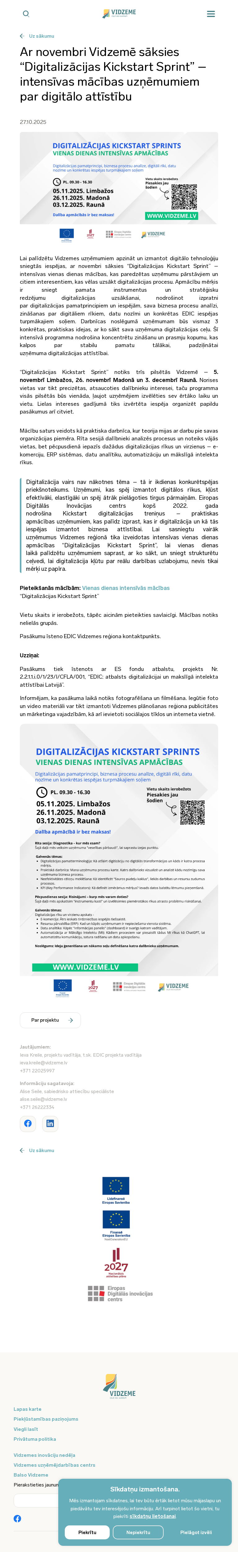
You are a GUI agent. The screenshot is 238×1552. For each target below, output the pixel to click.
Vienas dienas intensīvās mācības (126, 588)
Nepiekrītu (138, 1532)
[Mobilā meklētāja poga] (26, 14)
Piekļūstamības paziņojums (46, 1419)
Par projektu (45, 1020)
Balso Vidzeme (31, 1475)
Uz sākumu (41, 36)
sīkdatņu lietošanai (153, 1516)
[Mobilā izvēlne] (211, 14)
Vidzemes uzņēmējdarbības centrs (54, 1465)
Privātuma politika (35, 1439)
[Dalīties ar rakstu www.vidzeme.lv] (28, 1124)
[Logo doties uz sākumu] (119, 1389)
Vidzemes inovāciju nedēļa (44, 1455)
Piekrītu (87, 1532)
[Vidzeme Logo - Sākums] (118, 14)
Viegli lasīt (26, 1429)
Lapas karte (28, 1409)
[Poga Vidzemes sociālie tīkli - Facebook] (17, 1519)
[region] (145, 1512)
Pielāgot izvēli (196, 1532)
